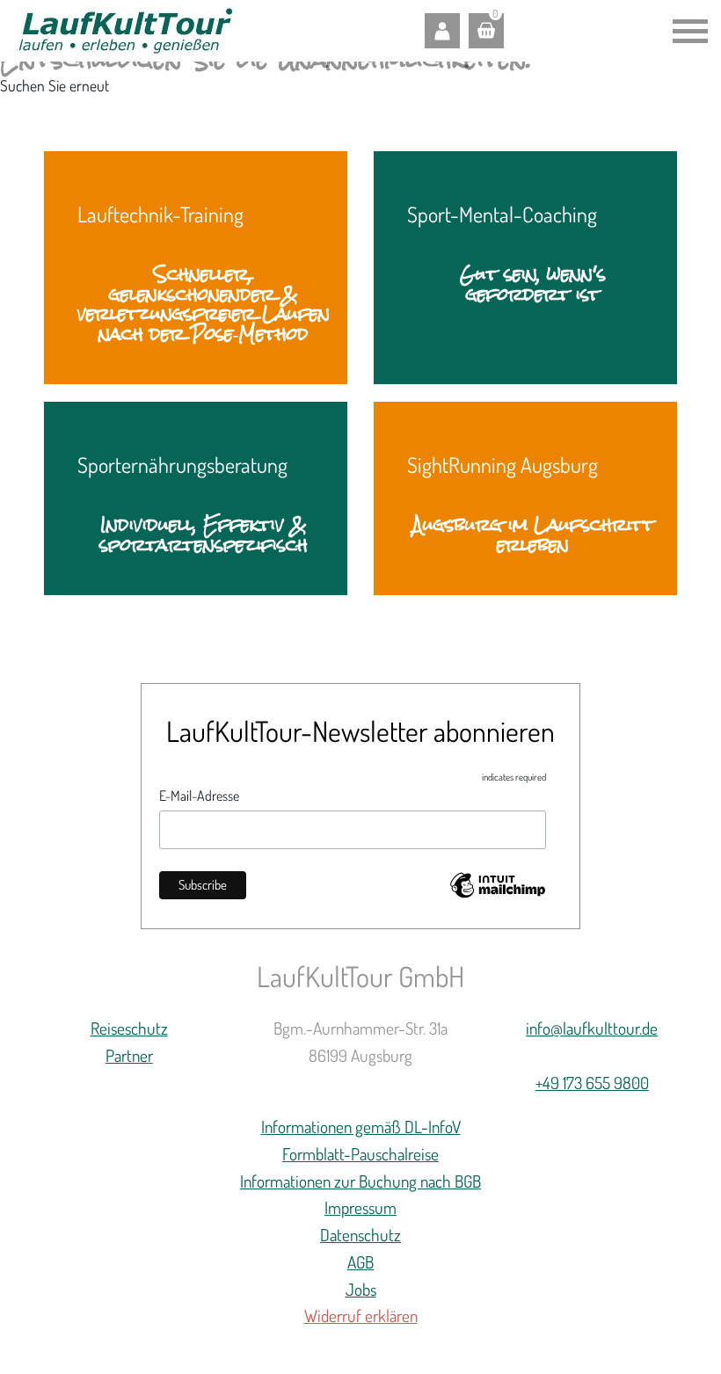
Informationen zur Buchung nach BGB (360, 1181)
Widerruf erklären (361, 1316)
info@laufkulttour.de (592, 1028)
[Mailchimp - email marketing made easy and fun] (497, 889)
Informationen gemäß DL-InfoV (361, 1127)
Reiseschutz (129, 1028)
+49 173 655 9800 (592, 1083)
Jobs (361, 1289)
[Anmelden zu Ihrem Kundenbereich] (442, 30)
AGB (360, 1262)
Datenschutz (360, 1235)
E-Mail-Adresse (199, 795)
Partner (129, 1055)
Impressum (360, 1207)
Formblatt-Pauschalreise (360, 1154)
